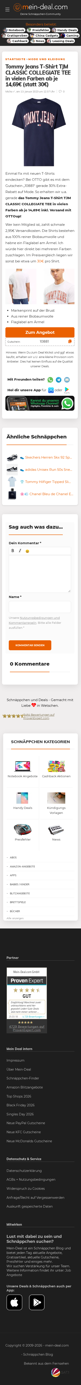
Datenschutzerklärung (24, 1171)
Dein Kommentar (25, 543)
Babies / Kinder (19, 884)
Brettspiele (18, 902)
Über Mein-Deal (19, 1069)
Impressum (16, 1060)
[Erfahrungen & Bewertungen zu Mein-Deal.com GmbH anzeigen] (27, 1000)
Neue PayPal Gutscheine (26, 1123)
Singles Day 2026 (20, 1114)
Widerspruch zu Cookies (26, 1189)
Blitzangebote (20, 893)
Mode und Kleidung (46, 59)
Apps (13, 875)
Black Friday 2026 (21, 1105)
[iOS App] (50, 390)
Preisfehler (15, 1262)
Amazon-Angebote (22, 866)
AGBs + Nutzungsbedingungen (31, 1180)
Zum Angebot (40, 332)
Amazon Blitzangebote (25, 1087)
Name (15, 597)
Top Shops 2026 (19, 1096)
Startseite (15, 59)
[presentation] (13, 551)
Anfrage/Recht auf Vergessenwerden (35, 1198)
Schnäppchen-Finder (23, 1078)
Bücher (15, 911)
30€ (40, 261)
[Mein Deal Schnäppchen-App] (40, 1302)
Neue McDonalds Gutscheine (29, 1141)
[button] (12, 551)
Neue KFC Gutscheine (24, 1132)
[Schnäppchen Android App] (66, 390)
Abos (13, 857)
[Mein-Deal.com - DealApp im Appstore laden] (18, 1302)
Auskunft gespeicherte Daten (30, 1206)
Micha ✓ (10, 91)
